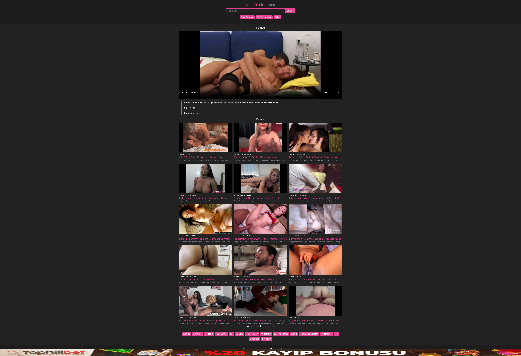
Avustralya (266, 334)
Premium (266, 339)
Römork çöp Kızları (309, 334)
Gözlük (186, 334)
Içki (336, 334)
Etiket (277, 17)
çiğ (231, 334)
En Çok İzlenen (264, 17)
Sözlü (294, 334)
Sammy (239, 334)
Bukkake (209, 334)
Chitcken (197, 334)
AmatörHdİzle (260, 5)
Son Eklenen (247, 17)
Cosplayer (221, 334)
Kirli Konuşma (281, 334)
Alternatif (254, 339)
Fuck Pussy (252, 334)
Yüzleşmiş (327, 334)
